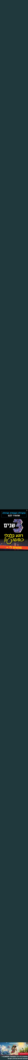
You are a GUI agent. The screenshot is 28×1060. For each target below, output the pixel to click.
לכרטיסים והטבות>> (23, 1054)
